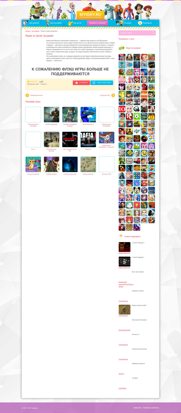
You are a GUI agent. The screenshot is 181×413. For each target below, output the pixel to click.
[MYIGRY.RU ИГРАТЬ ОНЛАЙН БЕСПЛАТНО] (91, 10)
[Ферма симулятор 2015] (125, 305)
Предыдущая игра (36, 95)
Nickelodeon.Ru (124, 330)
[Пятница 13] (125, 334)
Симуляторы (123, 301)
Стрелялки (122, 388)
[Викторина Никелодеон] (125, 320)
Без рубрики (35, 31)
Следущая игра (105, 95)
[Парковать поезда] (125, 291)
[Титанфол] (125, 378)
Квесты (121, 374)
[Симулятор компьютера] (125, 349)
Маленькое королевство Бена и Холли (126, 284)
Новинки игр (137, 407)
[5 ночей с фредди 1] (125, 257)
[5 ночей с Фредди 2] (125, 243)
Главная (27, 31)
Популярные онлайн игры (151, 407)
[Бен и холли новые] (125, 272)
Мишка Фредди (124, 253)
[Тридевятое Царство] (125, 363)
